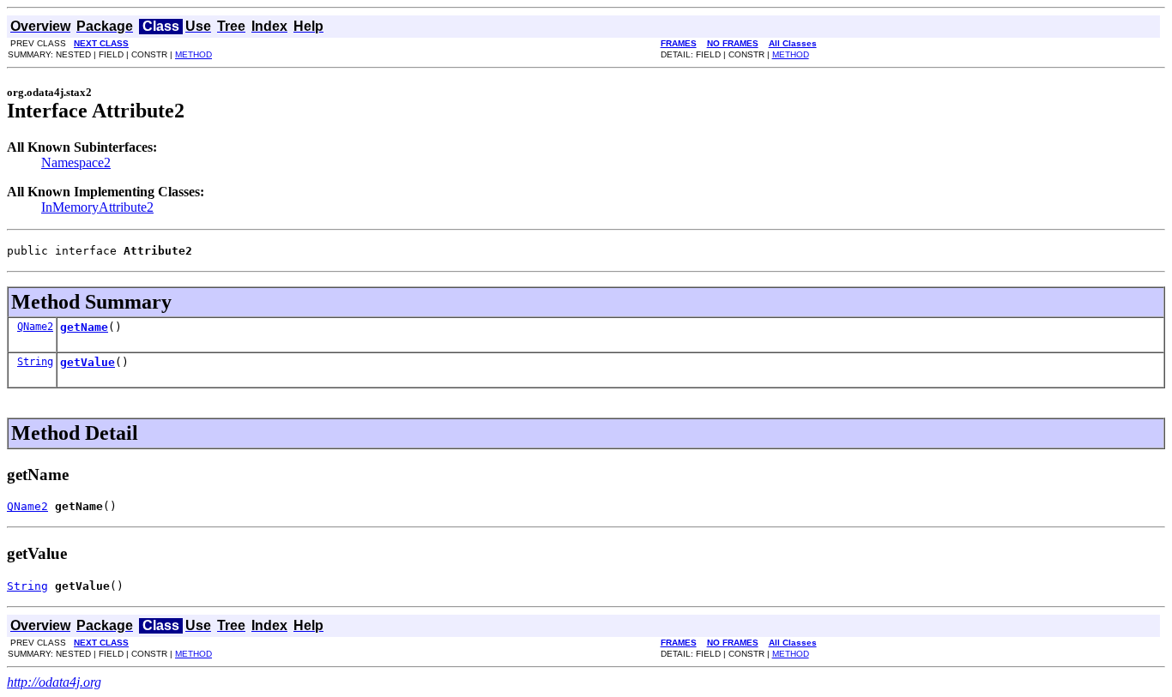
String (35, 362)
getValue (87, 362)
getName (84, 327)
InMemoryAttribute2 (97, 207)
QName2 (35, 327)
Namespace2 (76, 162)
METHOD (193, 54)
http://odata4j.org (54, 682)
